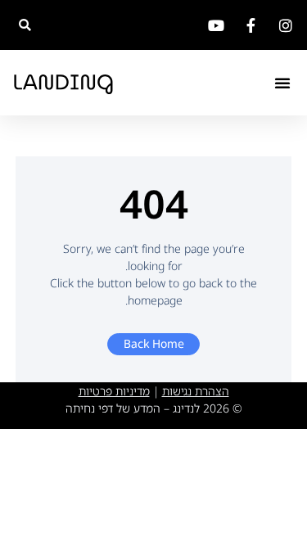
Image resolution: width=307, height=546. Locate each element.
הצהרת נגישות (195, 391)
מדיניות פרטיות (114, 391)
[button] (25, 25)
